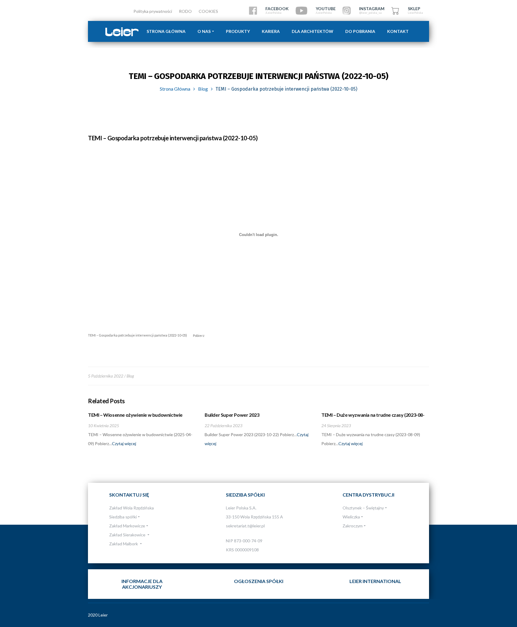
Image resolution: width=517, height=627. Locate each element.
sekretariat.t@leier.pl (245, 525)
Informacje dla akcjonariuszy (141, 584)
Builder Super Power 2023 (232, 415)
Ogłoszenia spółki (258, 581)
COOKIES (208, 11)
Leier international (375, 581)
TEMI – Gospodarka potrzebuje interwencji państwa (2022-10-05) (137, 335)
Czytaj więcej (124, 443)
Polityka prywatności (152, 11)
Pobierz (198, 335)
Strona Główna (175, 89)
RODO (185, 11)
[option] (141, 430)
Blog (203, 89)
